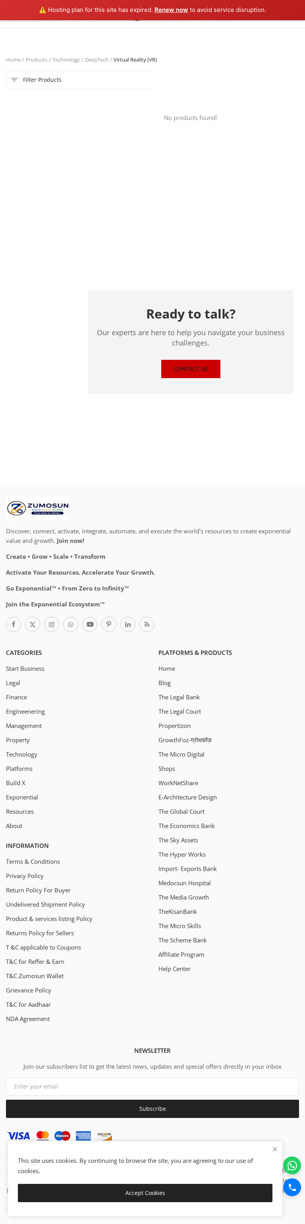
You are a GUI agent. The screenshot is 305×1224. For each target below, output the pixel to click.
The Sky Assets (178, 840)
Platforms (19, 768)
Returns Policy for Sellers (40, 933)
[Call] (292, 1187)
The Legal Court (179, 711)
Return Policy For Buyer (38, 890)
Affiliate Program (181, 954)
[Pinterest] (108, 624)
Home (13, 59)
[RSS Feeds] (146, 624)
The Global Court (181, 811)
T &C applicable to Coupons (43, 947)
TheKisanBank (177, 911)
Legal (13, 683)
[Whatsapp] (70, 624)
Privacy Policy (25, 876)
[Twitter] (32, 624)
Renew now (171, 10)
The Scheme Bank (182, 940)
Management (24, 726)
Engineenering (25, 711)
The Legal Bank (179, 697)
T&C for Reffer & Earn (35, 961)
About (14, 826)
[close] (274, 1149)
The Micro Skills (179, 926)
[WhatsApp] (292, 1165)
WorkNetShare (178, 783)
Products (36, 59)
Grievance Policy (28, 990)
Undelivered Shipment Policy (45, 904)
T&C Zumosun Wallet (35, 976)
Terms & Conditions (33, 861)
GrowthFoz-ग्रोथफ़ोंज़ (185, 740)
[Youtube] (89, 624)
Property (18, 740)
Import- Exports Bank (187, 869)
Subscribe (152, 1108)
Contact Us (191, 369)
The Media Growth (183, 897)
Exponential (22, 797)
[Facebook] (13, 624)
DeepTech (96, 59)
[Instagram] (51, 624)
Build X (15, 783)
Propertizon (174, 726)
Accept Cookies (145, 1193)
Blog (164, 683)
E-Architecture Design (187, 797)
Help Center (174, 969)
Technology (66, 59)
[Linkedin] (127, 624)
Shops (166, 768)
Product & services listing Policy (49, 919)
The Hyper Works (182, 854)
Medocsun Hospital (184, 883)
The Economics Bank (186, 826)
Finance (16, 697)
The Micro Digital (181, 754)
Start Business (25, 668)
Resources (20, 811)
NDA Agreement (28, 1019)
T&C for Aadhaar (28, 1004)
